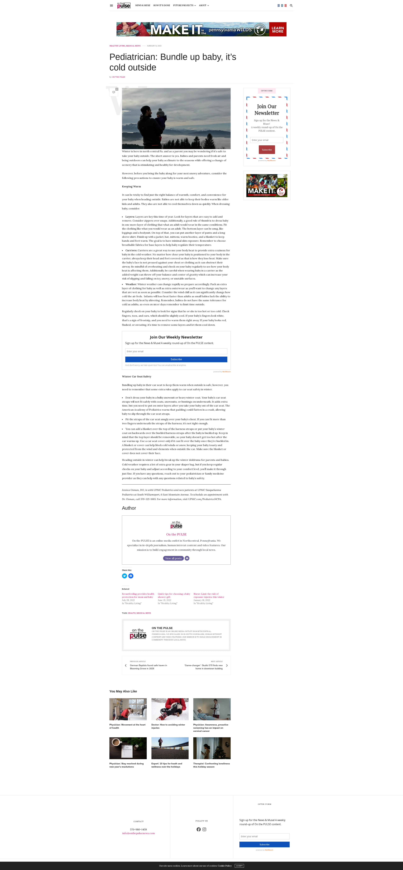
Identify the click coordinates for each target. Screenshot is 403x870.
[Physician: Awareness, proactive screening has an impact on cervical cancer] (212, 709)
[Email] (187, 558)
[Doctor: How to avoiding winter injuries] (170, 709)
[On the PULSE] (124, 5)
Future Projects (183, 5)
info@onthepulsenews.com (138, 833)
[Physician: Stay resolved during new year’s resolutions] (128, 748)
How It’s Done (161, 5)
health (132, 613)
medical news (143, 613)
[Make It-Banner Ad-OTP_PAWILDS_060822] (201, 29)
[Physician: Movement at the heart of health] (128, 709)
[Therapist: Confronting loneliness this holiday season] (212, 748)
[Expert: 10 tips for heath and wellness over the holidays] (170, 748)
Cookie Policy (225, 865)
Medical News (133, 46)
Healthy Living (117, 46)
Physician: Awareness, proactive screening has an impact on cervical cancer (210, 727)
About (202, 5)
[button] (176, 118)
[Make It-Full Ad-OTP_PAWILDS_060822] (266, 185)
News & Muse (142, 5)
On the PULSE (118, 77)
